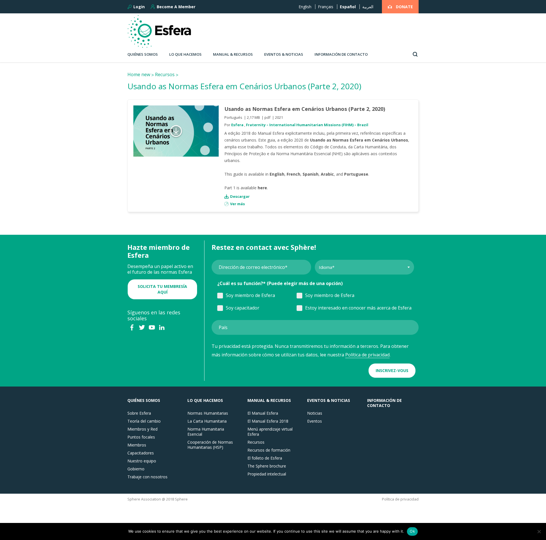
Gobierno (135, 469)
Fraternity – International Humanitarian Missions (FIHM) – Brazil (307, 124)
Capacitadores (140, 453)
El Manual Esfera (262, 413)
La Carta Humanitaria (207, 421)
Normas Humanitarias (207, 413)
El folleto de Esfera (264, 458)
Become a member (176, 6)
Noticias (314, 413)
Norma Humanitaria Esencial (205, 432)
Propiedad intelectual (266, 474)
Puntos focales (141, 437)
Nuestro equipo (141, 461)
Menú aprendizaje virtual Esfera (270, 432)
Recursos (165, 74)
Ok (412, 531)
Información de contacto (341, 54)
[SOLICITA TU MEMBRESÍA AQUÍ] (162, 281)
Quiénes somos (142, 54)
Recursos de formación (268, 450)
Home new (138, 74)
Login (139, 7)
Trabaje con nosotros (147, 476)
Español (348, 6)
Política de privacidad (367, 355)
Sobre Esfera (139, 413)
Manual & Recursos (233, 54)
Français (325, 6)
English (305, 6)
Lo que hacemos (185, 54)
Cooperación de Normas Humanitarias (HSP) (210, 445)
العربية (367, 6)
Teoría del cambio (144, 421)
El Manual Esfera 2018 (267, 421)
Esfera (237, 124)
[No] (539, 531)
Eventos (314, 421)
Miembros (136, 445)
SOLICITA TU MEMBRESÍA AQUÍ (162, 289)
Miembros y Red (142, 429)
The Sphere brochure (266, 466)
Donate (404, 6)
